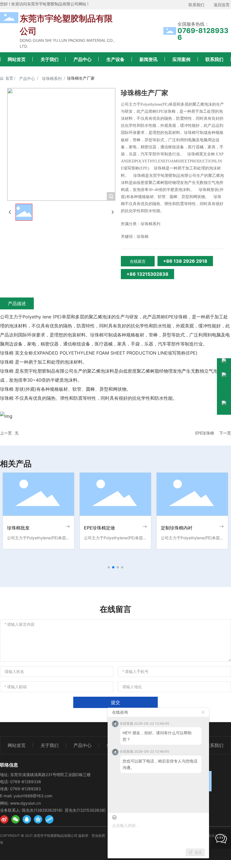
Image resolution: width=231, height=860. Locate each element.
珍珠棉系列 (52, 78)
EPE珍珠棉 (204, 433)
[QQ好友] (27, 819)
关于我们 (50, 59)
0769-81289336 (202, 34)
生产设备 (115, 59)
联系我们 (214, 59)
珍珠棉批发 (18, 528)
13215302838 (91, 810)
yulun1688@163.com (33, 795)
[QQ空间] (38, 819)
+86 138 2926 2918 (185, 261)
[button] (109, 567)
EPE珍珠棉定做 (99, 528)
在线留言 (138, 261)
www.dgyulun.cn (25, 803)
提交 (115, 702)
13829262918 (48, 810)
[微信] (15, 819)
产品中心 (83, 59)
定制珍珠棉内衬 (176, 528)
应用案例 (181, 59)
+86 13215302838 (147, 274)
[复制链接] (49, 819)
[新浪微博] (4, 819)
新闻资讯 (148, 59)
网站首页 (17, 59)
